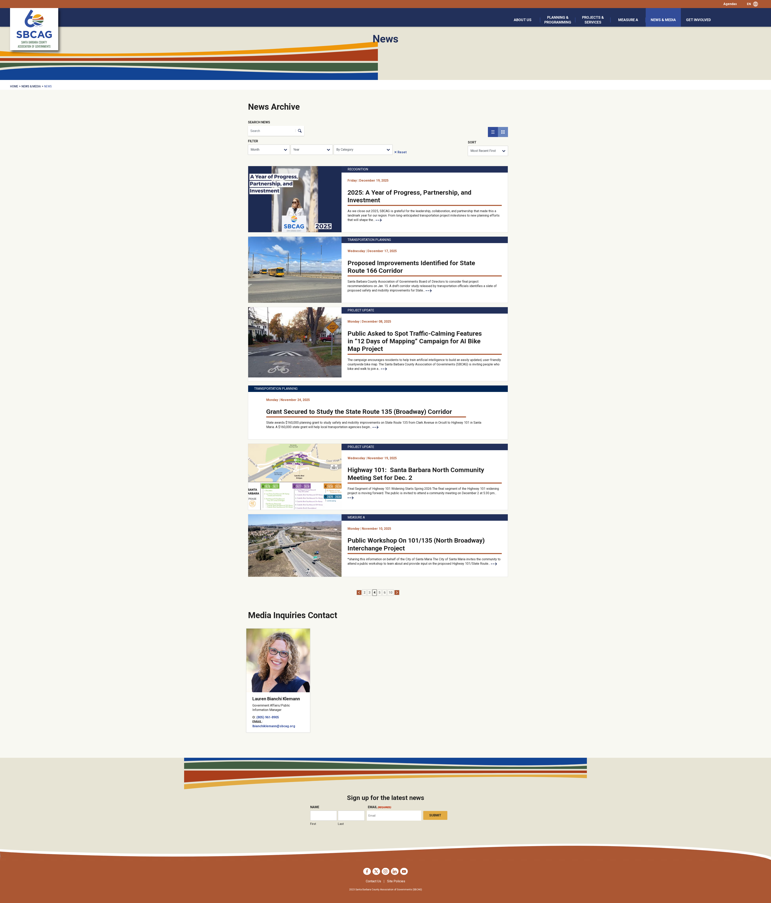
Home (14, 86)
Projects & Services (593, 19)
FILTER (253, 141)
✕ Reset (400, 152)
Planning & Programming (557, 19)
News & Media (663, 20)
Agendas (730, 4)
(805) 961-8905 (267, 717)
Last (341, 824)
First (313, 824)
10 (390, 592)
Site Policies (396, 881)
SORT (472, 142)
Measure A (628, 20)
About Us (522, 20)
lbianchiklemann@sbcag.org (273, 726)
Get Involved (698, 20)
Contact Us (373, 881)
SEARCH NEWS (259, 122)
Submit (435, 815)
